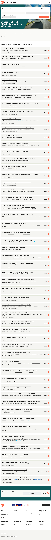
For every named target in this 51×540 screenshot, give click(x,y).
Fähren (40, 525)
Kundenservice (41, 513)
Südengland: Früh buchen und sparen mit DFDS (15, 312)
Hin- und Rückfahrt (6, 8)
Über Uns (2, 525)
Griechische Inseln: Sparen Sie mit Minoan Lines (15, 446)
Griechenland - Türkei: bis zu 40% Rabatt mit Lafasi (16, 255)
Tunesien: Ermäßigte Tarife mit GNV (11, 119)
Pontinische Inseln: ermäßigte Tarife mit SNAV (14, 477)
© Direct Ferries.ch (3, 533)
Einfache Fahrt (13, 8)
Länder (2, 511)
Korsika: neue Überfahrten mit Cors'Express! (14, 223)
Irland (28, 281)
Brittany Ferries (33, 281)
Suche (44, 17)
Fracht (15, 513)
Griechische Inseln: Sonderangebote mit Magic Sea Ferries (18, 128)
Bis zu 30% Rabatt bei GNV (9, 80)
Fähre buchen (3, 517)
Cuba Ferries (41, 524)
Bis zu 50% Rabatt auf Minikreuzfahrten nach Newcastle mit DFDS (20, 103)
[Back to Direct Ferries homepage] (8, 2)
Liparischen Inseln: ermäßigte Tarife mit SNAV (14, 462)
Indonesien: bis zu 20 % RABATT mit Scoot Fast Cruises (17, 344)
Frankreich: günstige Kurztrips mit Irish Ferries (14, 189)
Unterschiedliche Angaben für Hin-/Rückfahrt (25, 8)
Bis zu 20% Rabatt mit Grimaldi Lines (12, 135)
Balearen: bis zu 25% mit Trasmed (11, 64)
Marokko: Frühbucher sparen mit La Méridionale (15, 454)
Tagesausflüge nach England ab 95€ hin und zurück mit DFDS (19, 393)
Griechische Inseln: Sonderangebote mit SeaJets (15, 143)
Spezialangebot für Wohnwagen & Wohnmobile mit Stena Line (19, 95)
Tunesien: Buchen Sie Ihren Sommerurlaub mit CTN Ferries (18, 418)
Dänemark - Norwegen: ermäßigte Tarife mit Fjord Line (17, 240)
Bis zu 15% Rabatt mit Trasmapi (10, 361)
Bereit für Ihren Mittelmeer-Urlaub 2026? (13, 436)
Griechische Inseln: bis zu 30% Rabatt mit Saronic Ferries (17, 111)
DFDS (22, 273)
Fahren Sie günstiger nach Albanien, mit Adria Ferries (16, 182)
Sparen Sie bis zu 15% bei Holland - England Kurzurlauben (17, 272)
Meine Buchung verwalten (30, 511)
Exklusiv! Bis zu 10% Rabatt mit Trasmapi (13, 205)
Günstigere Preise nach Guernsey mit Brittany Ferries (16, 305)
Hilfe (39, 514)
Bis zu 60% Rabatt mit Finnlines (10, 72)
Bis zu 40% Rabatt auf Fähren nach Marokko (14, 378)
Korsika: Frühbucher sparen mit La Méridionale (14, 470)
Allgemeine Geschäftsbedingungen (31, 525)
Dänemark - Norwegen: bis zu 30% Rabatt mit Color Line (17, 56)
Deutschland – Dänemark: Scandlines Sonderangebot (16, 426)
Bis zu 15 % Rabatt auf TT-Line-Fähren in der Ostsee (16, 352)
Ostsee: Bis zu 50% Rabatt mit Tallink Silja (13, 48)
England (17, 273)
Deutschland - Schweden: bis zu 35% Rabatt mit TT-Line (17, 214)
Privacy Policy (28, 524)
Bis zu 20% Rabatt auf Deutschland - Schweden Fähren (17, 197)
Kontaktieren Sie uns (42, 511)
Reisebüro (15, 524)
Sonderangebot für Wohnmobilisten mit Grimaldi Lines (17, 409)
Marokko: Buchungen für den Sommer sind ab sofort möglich (18, 288)
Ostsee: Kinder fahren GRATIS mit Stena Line (14, 166)
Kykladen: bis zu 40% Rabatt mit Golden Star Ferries (16, 232)
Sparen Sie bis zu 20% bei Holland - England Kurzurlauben (18, 321)
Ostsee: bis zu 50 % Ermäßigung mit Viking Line (15, 151)
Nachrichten (3, 524)
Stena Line (12, 338)
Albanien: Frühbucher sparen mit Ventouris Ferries (15, 297)
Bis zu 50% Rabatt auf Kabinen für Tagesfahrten (15, 337)
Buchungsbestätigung (29, 513)
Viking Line (22, 152)
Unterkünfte (15, 511)
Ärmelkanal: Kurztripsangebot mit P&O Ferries (14, 329)
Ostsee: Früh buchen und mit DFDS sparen (13, 247)
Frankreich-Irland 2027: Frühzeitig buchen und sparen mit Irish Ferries (21, 174)
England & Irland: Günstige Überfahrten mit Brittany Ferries (18, 279)
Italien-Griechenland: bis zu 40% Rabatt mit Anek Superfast (18, 158)
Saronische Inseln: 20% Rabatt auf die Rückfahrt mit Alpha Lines (19, 370)
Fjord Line (11, 241)
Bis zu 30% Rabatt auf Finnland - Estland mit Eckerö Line (17, 87)
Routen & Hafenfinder (4, 514)
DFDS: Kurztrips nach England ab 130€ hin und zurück (16, 386)
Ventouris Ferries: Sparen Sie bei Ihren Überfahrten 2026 (17, 263)
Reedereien (2, 513)
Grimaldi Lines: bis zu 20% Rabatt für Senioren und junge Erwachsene (21, 401)
